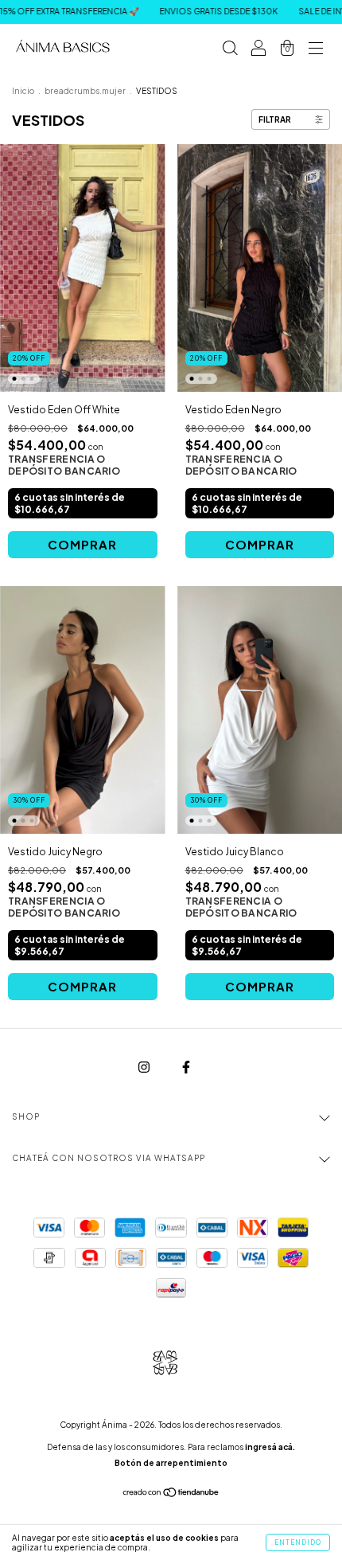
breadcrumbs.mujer (85, 91)
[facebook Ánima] (186, 1067)
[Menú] (316, 50)
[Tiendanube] (171, 1494)
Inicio (23, 91)
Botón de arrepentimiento (171, 1463)
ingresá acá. (270, 1447)
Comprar (82, 544)
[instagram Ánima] (145, 1067)
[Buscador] (230, 50)
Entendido (297, 1542)
